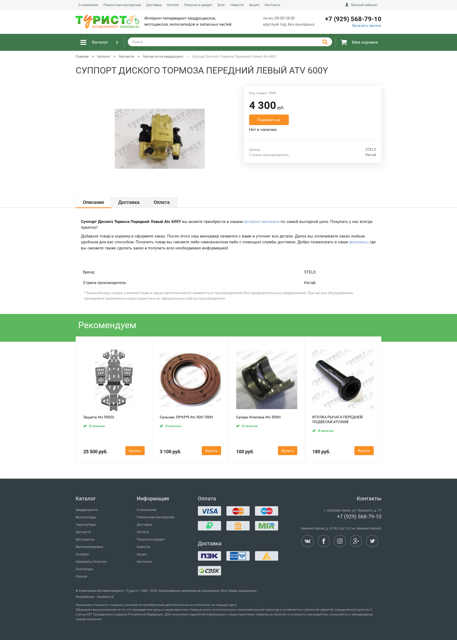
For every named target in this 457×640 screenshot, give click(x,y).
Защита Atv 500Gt (98, 417)
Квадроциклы (87, 510)
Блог (221, 5)
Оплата (173, 5)
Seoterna (103, 597)
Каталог (100, 42)
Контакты (272, 5)
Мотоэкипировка (89, 547)
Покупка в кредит (198, 5)
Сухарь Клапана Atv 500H (258, 417)
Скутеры (82, 554)
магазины (358, 242)
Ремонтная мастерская (122, 5)
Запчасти (83, 532)
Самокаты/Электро (91, 562)
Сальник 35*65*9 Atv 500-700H (186, 417)
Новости (237, 5)
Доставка (154, 5)
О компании (88, 5)
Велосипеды (86, 517)
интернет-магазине (262, 221)
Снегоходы (84, 569)
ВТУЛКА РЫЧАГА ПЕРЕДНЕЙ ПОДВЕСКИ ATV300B (337, 419)
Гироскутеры (86, 525)
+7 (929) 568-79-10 (359, 516)
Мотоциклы (85, 539)
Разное (81, 576)
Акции (254, 5)
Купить (135, 451)
